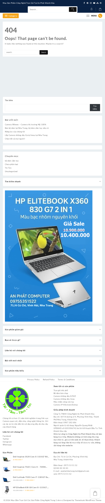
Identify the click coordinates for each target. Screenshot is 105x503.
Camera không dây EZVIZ (65, 396)
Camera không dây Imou (64, 399)
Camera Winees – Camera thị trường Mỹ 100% (25, 124)
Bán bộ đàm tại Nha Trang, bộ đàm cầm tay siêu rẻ (27, 128)
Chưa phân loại (11, 164)
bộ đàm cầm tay (12, 161)
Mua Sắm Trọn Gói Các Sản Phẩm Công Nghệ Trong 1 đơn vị (37, 500)
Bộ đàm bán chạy (61, 393)
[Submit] (73, 9)
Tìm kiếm (9, 100)
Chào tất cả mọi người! (15, 139)
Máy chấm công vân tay (64, 402)
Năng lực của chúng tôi (15, 132)
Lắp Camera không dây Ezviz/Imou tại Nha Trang (26, 135)
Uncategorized (11, 171)
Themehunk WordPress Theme (88, 500)
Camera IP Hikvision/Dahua (66, 405)
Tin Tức (8, 168)
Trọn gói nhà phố (61, 390)
